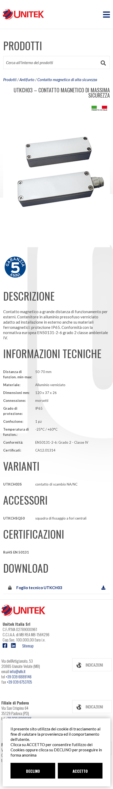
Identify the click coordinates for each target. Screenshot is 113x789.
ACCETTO (80, 771)
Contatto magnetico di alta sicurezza (67, 79)
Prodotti (10, 79)
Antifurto (26, 79)
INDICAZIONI (94, 665)
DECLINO (33, 771)
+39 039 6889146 (19, 676)
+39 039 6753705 (19, 682)
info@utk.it (17, 671)
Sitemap (28, 645)
